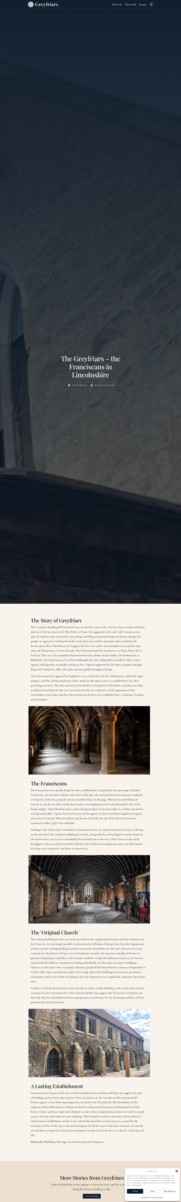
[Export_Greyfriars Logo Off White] (43, 2)
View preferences (170, 1191)
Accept (135, 1191)
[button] (177, 1171)
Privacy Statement (157, 1197)
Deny (152, 1191)
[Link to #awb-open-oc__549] (151, 4)
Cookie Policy (145, 1197)
